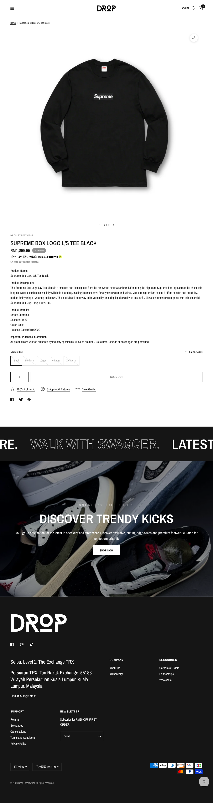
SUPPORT (17, 711)
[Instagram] (24, 644)
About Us (115, 668)
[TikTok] (34, 644)
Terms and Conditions (22, 737)
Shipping (14, 261)
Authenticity (116, 674)
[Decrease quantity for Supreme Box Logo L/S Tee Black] (14, 377)
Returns (14, 719)
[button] (106, 550)
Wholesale (165, 680)
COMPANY (117, 659)
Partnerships (166, 674)
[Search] (193, 8)
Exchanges (16, 725)
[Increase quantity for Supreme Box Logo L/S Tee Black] (25, 377)
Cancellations (18, 731)
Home (13, 23)
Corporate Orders (169, 668)
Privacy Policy (18, 743)
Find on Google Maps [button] (23, 696)
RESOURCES (168, 659)
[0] (200, 8)
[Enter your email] (99, 736)
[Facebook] (15, 644)
